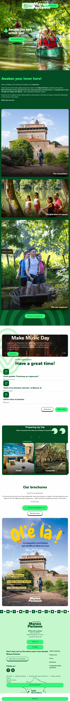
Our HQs (35, 647)
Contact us (35, 641)
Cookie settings (55, 676)
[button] (60, 5)
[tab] (27, 438)
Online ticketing (54, 651)
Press (51, 658)
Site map (9, 676)
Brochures (52, 662)
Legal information (20, 676)
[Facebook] (8, 671)
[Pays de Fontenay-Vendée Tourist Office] (41, 4)
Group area (53, 655)
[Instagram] (13, 671)
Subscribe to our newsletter (17, 659)
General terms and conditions (38, 676)
